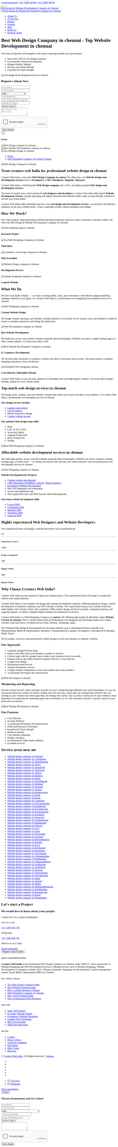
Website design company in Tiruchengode (27, 875)
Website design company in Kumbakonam (27, 811)
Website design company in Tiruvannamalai (28, 803)
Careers (11, 1037)
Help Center (13, 1048)
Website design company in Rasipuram (26, 850)
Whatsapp (15, 1084)
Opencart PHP (14, 515)
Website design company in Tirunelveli (26, 767)
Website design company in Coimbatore (26, 759)
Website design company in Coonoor (25, 836)
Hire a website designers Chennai (23, 990)
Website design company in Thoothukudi (27, 781)
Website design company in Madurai (25, 775)
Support (11, 24)
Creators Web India (13, 1056)
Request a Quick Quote (12, 952)
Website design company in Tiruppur (25, 787)
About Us (12, 16)
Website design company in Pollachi (24, 825)
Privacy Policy (14, 1040)
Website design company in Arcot (23, 845)
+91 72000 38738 (27, 2)
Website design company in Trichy (24, 764)
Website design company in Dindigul (25, 784)
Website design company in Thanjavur (26, 770)
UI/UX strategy (14, 410)
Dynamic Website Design (19, 1013)
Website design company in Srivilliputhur (27, 889)
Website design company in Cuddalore (26, 800)
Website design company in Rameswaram (27, 792)
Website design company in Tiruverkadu (26, 853)
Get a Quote (7, 130)
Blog (9, 27)
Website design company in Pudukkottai (26, 823)
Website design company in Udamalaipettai (28, 856)
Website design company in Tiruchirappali (27, 762)
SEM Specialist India (17, 1024)
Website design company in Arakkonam (26, 864)
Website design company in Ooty (23, 828)
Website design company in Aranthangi (26, 867)
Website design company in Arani (23, 831)
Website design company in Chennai (25, 756)
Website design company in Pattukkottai (26, 859)
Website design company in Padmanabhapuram (30, 886)
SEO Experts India (16, 1022)
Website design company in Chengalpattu (27, 872)
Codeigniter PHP (15, 507)
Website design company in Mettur (24, 884)
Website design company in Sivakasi (25, 870)
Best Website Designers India (21, 987)
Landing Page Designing (19, 1019)
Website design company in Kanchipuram (27, 809)
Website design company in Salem (24, 778)
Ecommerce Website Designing (22, 1016)
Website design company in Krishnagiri (26, 848)
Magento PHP (14, 510)
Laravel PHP (13, 504)
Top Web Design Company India (23, 984)
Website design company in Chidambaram (27, 820)
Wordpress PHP (15, 513)
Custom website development (21, 480)
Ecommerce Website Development (24, 485)
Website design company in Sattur (23, 878)
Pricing (10, 21)
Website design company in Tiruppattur (26, 834)
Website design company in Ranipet (24, 842)
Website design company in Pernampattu (27, 897)
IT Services (12, 19)
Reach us (11, 30)
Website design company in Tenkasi (24, 881)
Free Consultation (9, 1089)
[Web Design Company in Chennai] (30, 8)
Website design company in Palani (24, 895)
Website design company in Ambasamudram (28, 861)
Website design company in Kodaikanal (26, 806)
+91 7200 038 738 (10, 927)
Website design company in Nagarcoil (25, 817)
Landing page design (17, 408)
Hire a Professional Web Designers (24, 998)
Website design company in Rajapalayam (27, 892)
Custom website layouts (18, 416)
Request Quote (14, 32)
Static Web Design (16, 1011)
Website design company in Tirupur (24, 789)
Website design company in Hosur (24, 798)
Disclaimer (12, 1045)
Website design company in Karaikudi (25, 814)
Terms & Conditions (17, 1042)
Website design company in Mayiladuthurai (28, 839)
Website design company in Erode (23, 795)
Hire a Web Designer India (20, 995)
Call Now (15, 1081)
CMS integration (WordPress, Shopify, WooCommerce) (34, 483)
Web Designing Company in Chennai (25, 993)
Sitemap (50, 1056)
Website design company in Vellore (24, 773)
